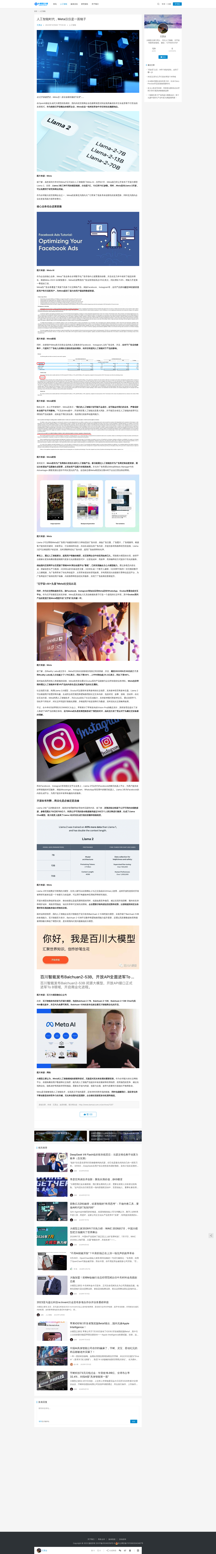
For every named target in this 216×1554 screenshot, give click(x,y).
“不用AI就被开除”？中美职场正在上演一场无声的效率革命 (102, 1253)
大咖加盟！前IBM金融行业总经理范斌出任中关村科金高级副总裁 (103, 1279)
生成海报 (112, 1550)
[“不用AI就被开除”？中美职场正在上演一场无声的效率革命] (52, 1261)
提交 (133, 1421)
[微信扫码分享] (120, 1550)
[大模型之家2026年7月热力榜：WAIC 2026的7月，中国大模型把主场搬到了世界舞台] (52, 1236)
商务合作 (101, 1539)
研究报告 (84, 4)
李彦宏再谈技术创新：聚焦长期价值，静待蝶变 (96, 1179)
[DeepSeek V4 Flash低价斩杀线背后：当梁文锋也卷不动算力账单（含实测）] (52, 1162)
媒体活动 (74, 4)
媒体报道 (112, 1539)
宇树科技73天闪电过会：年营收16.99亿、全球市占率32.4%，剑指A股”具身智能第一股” (100, 1374)
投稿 (178, 4)
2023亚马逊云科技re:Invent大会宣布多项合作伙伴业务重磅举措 (73, 1302)
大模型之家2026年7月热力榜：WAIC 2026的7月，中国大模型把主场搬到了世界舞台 (104, 1230)
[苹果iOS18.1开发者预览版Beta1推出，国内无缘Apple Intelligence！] (52, 1331)
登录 (163, 4)
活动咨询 (122, 1539)
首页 (35, 11)
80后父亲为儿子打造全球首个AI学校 (162, 77)
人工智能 (63, 4)
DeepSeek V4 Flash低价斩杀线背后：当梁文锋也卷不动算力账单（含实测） (104, 1156)
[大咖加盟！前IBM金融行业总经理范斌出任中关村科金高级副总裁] (52, 1285)
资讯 (55, 4)
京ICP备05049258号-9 (105, 1543)
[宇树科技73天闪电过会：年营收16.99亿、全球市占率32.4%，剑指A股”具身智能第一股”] (52, 1380)
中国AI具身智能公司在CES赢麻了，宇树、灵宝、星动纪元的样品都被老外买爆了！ (103, 1350)
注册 (169, 4)
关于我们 (95, 4)
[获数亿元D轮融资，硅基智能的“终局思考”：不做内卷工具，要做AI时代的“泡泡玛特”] (52, 1211)
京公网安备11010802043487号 (130, 1543)
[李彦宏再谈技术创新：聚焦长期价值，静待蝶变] (52, 1187)
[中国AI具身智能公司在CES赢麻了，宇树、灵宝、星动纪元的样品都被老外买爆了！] (52, 1356)
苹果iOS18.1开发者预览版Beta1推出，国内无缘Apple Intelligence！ (99, 1325)
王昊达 (39, 25)
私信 (164, 57)
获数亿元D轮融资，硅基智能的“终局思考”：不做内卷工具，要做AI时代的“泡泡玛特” (104, 1205)
